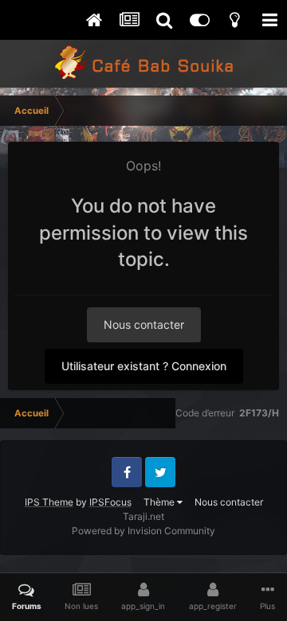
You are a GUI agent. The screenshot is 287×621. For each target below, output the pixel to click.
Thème (160, 502)
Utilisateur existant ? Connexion (143, 366)
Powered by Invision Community (143, 531)
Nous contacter (144, 324)
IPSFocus (110, 502)
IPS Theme (49, 502)
